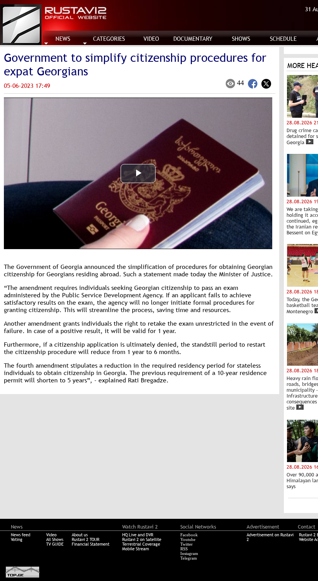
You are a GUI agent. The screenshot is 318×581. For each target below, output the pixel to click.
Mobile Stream (135, 548)
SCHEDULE (283, 38)
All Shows (54, 539)
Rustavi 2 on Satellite (141, 539)
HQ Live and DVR (137, 534)
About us (80, 534)
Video (51, 534)
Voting (16, 539)
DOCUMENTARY (193, 38)
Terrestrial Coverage (141, 544)
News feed (20, 534)
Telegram (188, 558)
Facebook (189, 534)
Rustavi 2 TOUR (85, 539)
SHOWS (241, 38)
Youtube (187, 539)
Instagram (189, 553)
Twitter (186, 544)
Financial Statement (90, 544)
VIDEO (151, 38)
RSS (184, 548)
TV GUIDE (55, 544)
